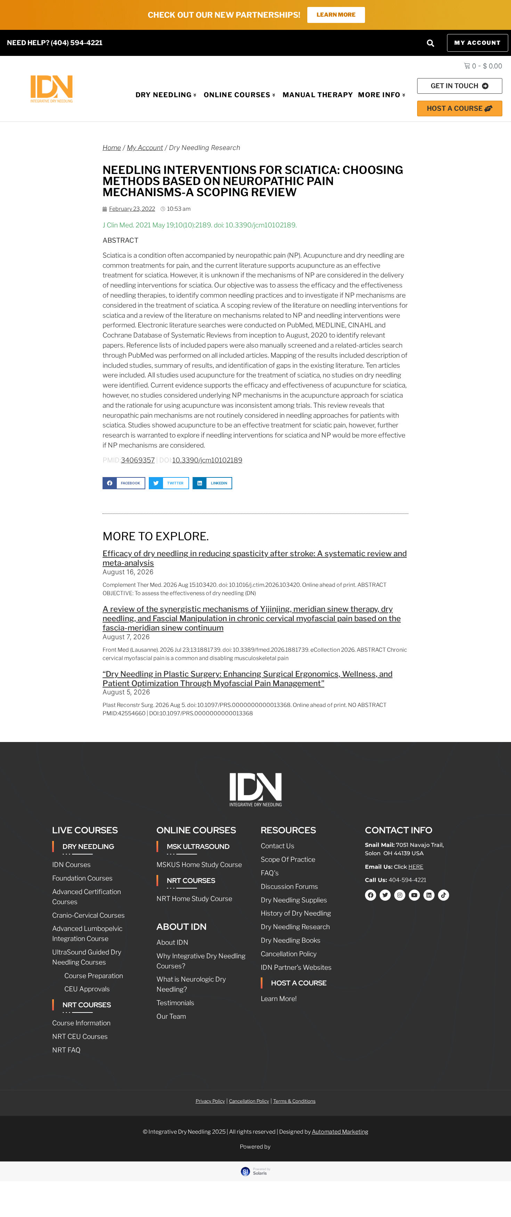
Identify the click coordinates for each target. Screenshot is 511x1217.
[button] (430, 43)
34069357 (138, 460)
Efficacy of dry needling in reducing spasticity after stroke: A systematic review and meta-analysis (255, 558)
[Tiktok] (443, 895)
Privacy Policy (210, 1101)
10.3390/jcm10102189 (207, 460)
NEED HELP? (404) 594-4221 (55, 43)
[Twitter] (385, 895)
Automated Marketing (340, 1131)
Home (112, 147)
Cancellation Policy (249, 1101)
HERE (415, 867)
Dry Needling (164, 95)
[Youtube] (414, 895)
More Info (379, 95)
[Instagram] (399, 895)
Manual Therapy (318, 95)
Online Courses (237, 95)
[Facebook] (370, 895)
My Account (145, 147)
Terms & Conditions (294, 1101)
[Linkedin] (429, 895)
